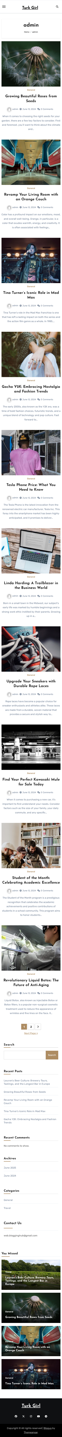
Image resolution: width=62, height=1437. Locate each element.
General (31, 90)
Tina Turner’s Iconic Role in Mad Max (24, 1111)
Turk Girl (30, 8)
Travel (7, 1208)
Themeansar (31, 1432)
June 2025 (10, 1167)
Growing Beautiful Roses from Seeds (25, 1091)
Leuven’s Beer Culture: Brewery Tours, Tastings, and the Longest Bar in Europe (29, 1281)
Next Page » (31, 1033)
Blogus (48, 1428)
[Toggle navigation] (4, 6)
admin (15, 109)
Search (9, 1044)
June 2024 (10, 1175)
